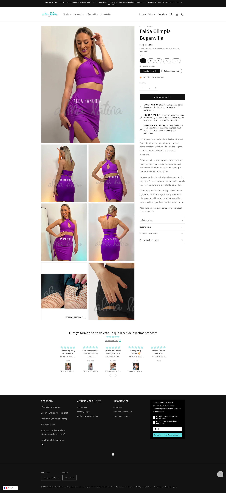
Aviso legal (118, 407)
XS (167, 61)
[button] (67, 14)
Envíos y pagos (83, 412)
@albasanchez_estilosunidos (167, 208)
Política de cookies (121, 416)
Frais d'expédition (157, 49)
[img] (113, 337)
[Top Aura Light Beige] (90, 366)
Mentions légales (171, 487)
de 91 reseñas (111, 340)
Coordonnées (158, 487)
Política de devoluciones (87, 416)
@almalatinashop (59, 418)
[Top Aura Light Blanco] (113, 366)
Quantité (143, 83)
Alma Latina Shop (52, 487)
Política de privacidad (123, 412)
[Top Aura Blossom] (68, 366)
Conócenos (82, 407)
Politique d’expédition (143, 487)
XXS (176, 61)
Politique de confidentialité (124, 487)
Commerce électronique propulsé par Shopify (74, 487)
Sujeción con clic (150, 71)
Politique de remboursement (102, 487)
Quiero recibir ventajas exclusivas (167, 435)
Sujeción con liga (171, 71)
